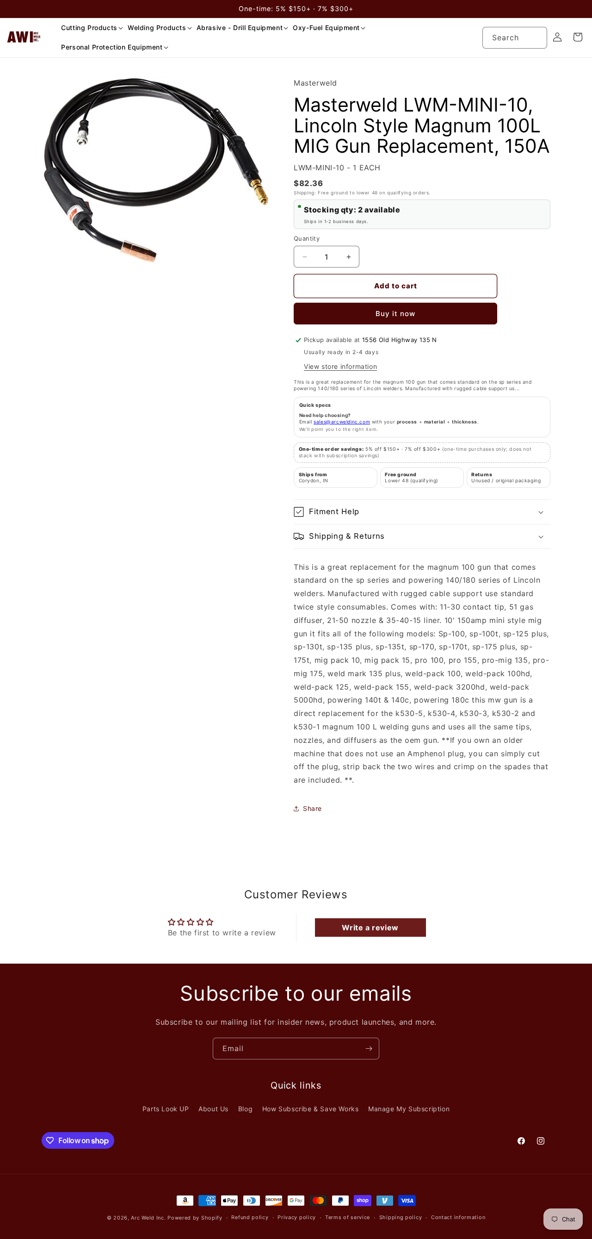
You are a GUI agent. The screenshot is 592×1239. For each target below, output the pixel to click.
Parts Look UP (165, 1109)
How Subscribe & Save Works (310, 1109)
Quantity (307, 238)
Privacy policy (297, 1217)
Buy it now (395, 313)
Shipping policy (400, 1217)
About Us (213, 1109)
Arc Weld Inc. (148, 1217)
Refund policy (249, 1217)
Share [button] (312, 808)
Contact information (458, 1217)
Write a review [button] (370, 927)
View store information (340, 366)
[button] (89, 27)
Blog (245, 1109)
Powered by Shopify (194, 1217)
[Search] (536, 37)
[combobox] (515, 37)
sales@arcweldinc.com (342, 421)
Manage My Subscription (409, 1109)
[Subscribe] (368, 1048)
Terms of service (347, 1217)
